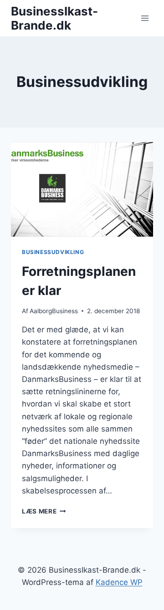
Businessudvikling (53, 252)
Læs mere (44, 511)
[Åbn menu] (144, 18)
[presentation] (82, 189)
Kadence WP (119, 582)
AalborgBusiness (54, 311)
